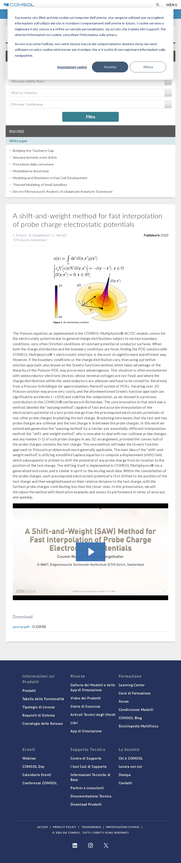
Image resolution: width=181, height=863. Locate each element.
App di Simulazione (86, 731)
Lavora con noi (130, 766)
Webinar (29, 758)
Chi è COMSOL (131, 758)
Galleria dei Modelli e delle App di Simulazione (92, 687)
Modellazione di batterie (31, 171)
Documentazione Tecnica (90, 796)
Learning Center (132, 685)
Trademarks (91, 827)
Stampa (125, 774)
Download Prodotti (86, 804)
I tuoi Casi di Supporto (88, 766)
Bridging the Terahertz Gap (33, 151)
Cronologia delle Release (42, 723)
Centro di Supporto (86, 758)
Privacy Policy (64, 827)
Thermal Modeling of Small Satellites (40, 185)
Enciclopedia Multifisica (138, 726)
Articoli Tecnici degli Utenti (92, 714)
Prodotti (29, 690)
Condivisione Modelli (136, 709)
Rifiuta (148, 67)
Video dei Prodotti (85, 698)
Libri (74, 722)
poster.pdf (21, 627)
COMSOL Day (33, 766)
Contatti (125, 783)
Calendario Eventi (36, 774)
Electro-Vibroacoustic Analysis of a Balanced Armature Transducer (63, 191)
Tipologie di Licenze (38, 707)
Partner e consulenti (87, 787)
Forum (124, 701)
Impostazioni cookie (72, 67)
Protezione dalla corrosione (33, 164)
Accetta (110, 67)
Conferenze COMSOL (39, 783)
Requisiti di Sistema (38, 715)
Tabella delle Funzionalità (43, 698)
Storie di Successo (85, 706)
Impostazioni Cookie (123, 827)
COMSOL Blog (130, 717)
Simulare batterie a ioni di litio (35, 157)
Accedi (42, 827)
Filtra (90, 116)
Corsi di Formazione (135, 693)
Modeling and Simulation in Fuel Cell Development (50, 178)
